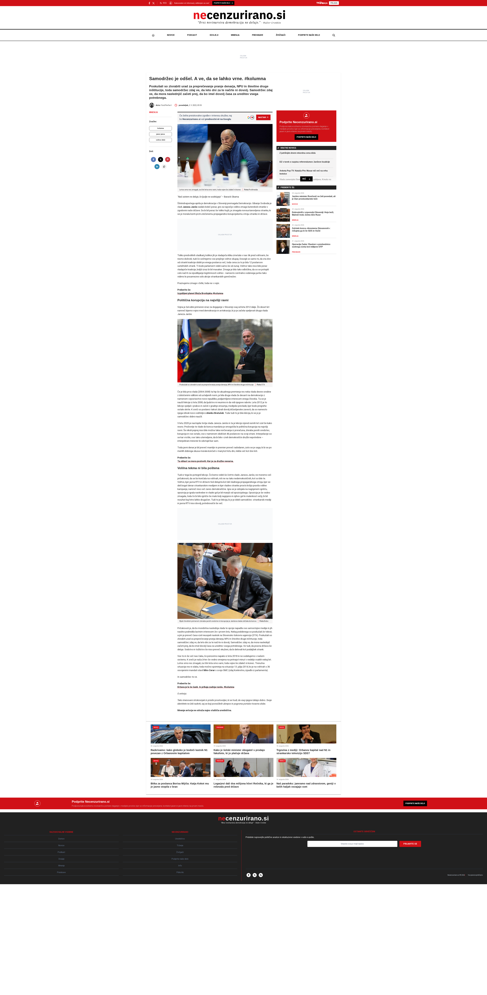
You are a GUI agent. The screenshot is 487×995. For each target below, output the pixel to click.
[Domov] (153, 35)
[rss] (261, 875)
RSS (165, 3)
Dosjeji (214, 35)
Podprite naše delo (309, 35)
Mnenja (235, 35)
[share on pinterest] (167, 159)
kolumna (160, 128)
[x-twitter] (255, 875)
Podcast (192, 35)
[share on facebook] (153, 159)
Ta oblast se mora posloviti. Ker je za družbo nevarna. (205, 461)
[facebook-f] (249, 875)
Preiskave (257, 35)
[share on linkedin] (157, 166)
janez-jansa (160, 134)
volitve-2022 (160, 140)
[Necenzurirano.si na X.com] (153, 3)
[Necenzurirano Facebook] (149, 3)
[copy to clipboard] (164, 166)
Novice (171, 35)
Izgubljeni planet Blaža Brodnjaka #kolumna (200, 293)
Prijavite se (410, 844)
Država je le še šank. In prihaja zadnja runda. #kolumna (205, 687)
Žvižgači (280, 35)
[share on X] (160, 159)
